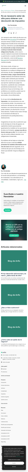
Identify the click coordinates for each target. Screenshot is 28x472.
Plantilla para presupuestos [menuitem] (7, 424)
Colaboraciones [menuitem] (4, 421)
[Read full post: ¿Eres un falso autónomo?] (14, 294)
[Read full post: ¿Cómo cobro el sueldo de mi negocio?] (14, 326)
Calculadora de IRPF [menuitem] (5, 436)
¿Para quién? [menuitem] (4, 366)
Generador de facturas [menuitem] (6, 430)
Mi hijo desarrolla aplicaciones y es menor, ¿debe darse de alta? (13, 275)
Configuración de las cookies (14, 459)
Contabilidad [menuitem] (4, 391)
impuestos (13, 39)
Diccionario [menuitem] (3, 413)
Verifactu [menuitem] (3, 388)
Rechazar (14, 466)
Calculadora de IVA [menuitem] (5, 433)
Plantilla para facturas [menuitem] (5, 427)
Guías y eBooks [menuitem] (4, 416)
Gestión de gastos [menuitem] (5, 396)
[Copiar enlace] (16, 33)
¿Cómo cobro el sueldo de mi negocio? (11, 341)
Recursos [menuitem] (3, 407)
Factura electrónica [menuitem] (5, 385)
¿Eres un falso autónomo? (10, 308)
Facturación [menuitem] (3, 382)
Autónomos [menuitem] (4, 371)
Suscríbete (7, 210)
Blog (2, 10)
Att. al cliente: (9, 355)
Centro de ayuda (6, 362)
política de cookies (19, 456)
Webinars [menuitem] (3, 418)
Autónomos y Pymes (9, 10)
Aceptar (14, 463)
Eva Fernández (12, 25)
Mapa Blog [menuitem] (3, 441)
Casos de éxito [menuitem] (4, 403)
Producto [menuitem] (3, 379)
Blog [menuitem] (2, 410)
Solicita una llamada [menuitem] (5, 375)
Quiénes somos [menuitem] (4, 399)
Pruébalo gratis (14, 235)
